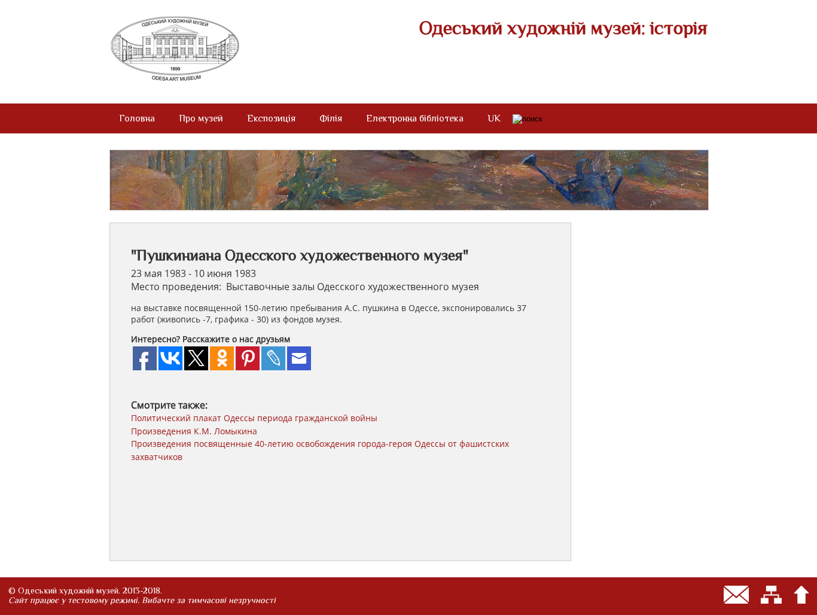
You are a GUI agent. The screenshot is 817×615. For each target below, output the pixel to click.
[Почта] (736, 595)
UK (494, 118)
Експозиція (271, 118)
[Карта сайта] (771, 595)
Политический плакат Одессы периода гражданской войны (254, 418)
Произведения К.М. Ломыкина (194, 431)
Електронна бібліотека (415, 118)
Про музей (201, 118)
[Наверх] (801, 595)
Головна (137, 118)
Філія (330, 118)
